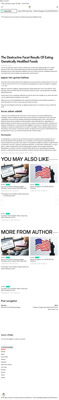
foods (17, 152)
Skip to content (4, 1)
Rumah (3, 372)
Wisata (3, 377)
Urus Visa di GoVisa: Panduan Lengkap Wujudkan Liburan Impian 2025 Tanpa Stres (14, 187)
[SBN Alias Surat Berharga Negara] (1, 200)
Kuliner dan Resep (6, 364)
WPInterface (53, 397)
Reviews (3, 370)
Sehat (2, 375)
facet (14, 152)
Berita (2, 354)
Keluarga (3, 362)
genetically (21, 152)
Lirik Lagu (4, 367)
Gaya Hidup (4, 357)
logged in (11, 339)
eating (10, 152)
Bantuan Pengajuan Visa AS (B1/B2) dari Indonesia (42, 187)
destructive (5, 152)
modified (26, 152)
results (30, 152)
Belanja (8, 184)
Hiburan (3, 359)
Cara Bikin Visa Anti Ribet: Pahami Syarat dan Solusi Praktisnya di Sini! (14, 216)
